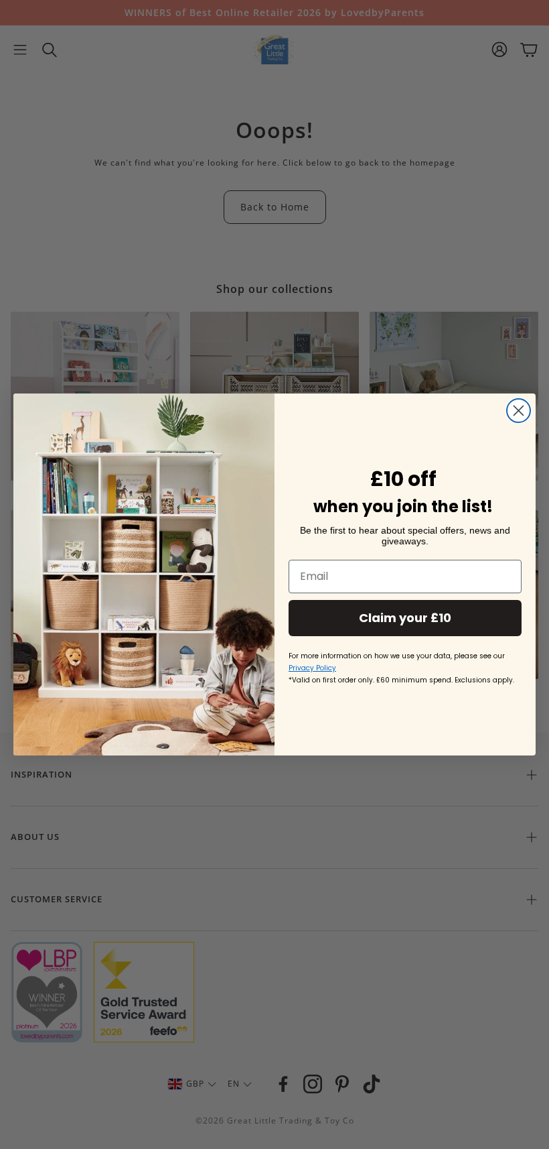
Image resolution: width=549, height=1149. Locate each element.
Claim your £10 (405, 617)
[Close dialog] (518, 410)
